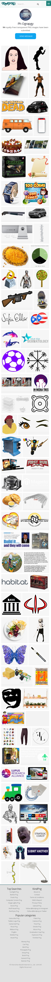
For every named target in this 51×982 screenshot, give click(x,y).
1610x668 (6, 242)
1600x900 (6, 614)
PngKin (14, 932)
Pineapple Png (25, 950)
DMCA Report (37, 900)
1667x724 (31, 858)
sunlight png (14, 892)
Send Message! (25, 36)
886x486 (5, 472)
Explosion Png (37, 935)
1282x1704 (39, 685)
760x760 (33, 590)
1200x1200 (6, 708)
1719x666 (6, 780)
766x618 (5, 490)
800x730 (26, 204)
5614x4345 (6, 152)
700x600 (5, 266)
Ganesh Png (25, 958)
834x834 (36, 744)
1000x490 (25, 764)
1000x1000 (6, 764)
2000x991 (6, 113)
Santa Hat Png (14, 924)
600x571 (5, 70)
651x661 (35, 549)
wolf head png (14, 908)
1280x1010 (28, 455)
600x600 (5, 178)
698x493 (28, 801)
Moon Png (37, 929)
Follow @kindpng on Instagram (37, 908)
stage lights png (14, 903)
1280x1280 (6, 664)
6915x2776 (23, 433)
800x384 (30, 472)
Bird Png (25, 947)
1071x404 (25, 347)
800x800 (28, 571)
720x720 (5, 571)
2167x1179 (25, 529)
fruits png (14, 897)
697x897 (5, 433)
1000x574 (6, 549)
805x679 (5, 509)
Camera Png (37, 921)
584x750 (21, 842)
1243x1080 (6, 801)
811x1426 (33, 642)
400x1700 (38, 242)
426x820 (5, 204)
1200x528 (6, 327)
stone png (14, 906)
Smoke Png (37, 927)
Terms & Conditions (37, 897)
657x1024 (39, 287)
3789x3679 (6, 347)
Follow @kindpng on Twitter (37, 911)
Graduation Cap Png (37, 932)
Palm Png (37, 918)
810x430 (5, 309)
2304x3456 (39, 309)
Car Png (25, 944)
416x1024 (6, 842)
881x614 (27, 509)
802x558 (23, 823)
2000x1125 (35, 266)
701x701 (36, 842)
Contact (37, 895)
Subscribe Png (14, 918)
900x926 (5, 455)
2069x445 (6, 590)
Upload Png (37, 906)
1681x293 (31, 725)
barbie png (14, 895)
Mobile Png (14, 935)
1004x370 (28, 152)
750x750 (33, 664)
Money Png (25, 941)
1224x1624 (6, 823)
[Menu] (48, 3)
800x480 (5, 221)
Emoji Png (25, 953)
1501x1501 (38, 392)
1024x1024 (23, 287)
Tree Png (37, 924)
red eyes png (14, 911)
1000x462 (31, 221)
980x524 (5, 97)
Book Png (25, 955)
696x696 (5, 529)
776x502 (5, 412)
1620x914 (31, 780)
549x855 (5, 858)
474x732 (5, 882)
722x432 (5, 725)
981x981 (35, 412)
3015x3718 (19, 858)
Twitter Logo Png (14, 921)
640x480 (30, 113)
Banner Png (25, 961)
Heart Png (14, 938)
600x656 (31, 178)
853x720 (26, 614)
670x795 (5, 287)
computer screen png (14, 900)
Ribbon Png (14, 929)
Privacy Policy (37, 903)
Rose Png (14, 927)
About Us (37, 892)
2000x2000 (22, 744)
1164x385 (6, 392)
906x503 (5, 685)
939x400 (27, 490)
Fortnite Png (37, 938)
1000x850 (27, 708)
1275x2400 (34, 70)
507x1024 (33, 97)
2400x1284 (6, 134)
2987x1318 (39, 134)
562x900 (5, 744)
